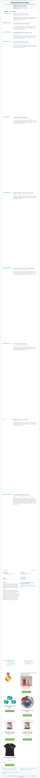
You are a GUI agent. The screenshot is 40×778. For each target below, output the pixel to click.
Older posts (5, 570)
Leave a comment (30, 118)
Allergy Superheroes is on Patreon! (20, 419)
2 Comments (27, 24)
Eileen (23, 15)
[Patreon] (25, 8)
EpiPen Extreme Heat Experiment (20, 13)
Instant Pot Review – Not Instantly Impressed (23, 192)
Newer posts (34, 570)
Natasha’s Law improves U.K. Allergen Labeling (23, 268)
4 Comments (27, 15)
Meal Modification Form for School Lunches (22, 32)
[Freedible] (21, 8)
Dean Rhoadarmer (23, 118)
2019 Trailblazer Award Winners (20, 343)
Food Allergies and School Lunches (20, 41)
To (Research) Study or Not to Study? (21, 23)
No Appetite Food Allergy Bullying (20, 117)
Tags (4, 577)
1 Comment (26, 33)
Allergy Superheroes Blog (20, 2)
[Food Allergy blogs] (8, 682)
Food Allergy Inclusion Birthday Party (21, 494)
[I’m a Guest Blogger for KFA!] (11, 665)
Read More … (23, 19)
